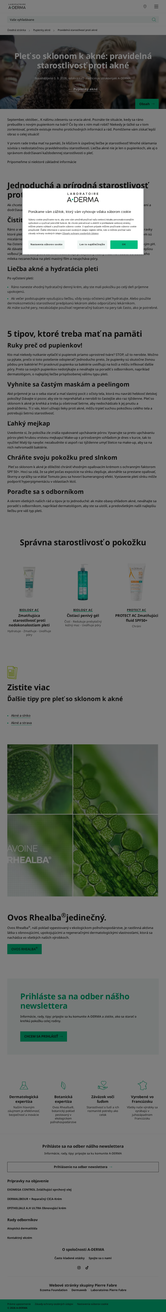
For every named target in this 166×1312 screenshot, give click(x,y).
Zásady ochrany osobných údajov (80, 233)
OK (124, 244)
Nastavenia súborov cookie (46, 244)
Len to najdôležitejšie (92, 244)
